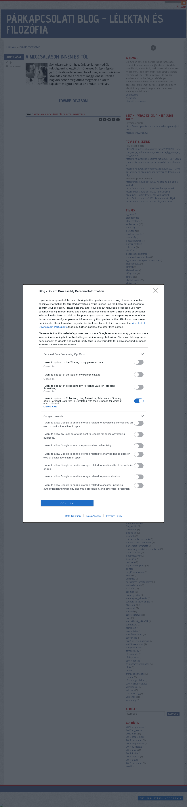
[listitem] (93, 354)
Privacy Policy (114, 515)
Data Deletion (73, 515)
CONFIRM (67, 503)
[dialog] (93, 403)
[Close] (156, 291)
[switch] (139, 362)
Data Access (93, 515)
